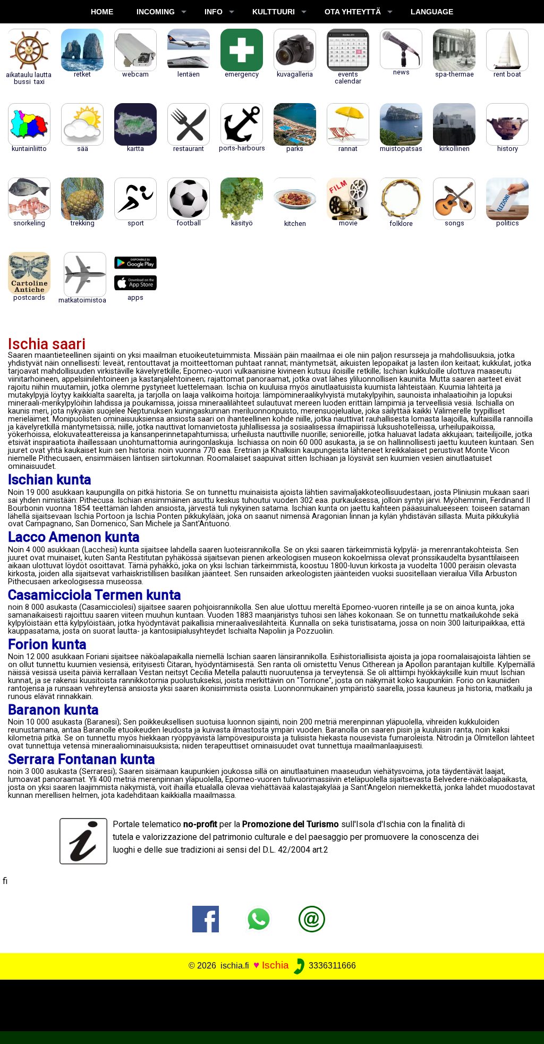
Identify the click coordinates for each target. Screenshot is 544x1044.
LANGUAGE (432, 11)
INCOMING (156, 11)
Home (102, 11)
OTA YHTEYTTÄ (353, 11)
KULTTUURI (273, 11)
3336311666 (331, 965)
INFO (214, 11)
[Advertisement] (266, 1004)
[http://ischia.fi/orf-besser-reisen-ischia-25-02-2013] (312, 918)
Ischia (275, 965)
